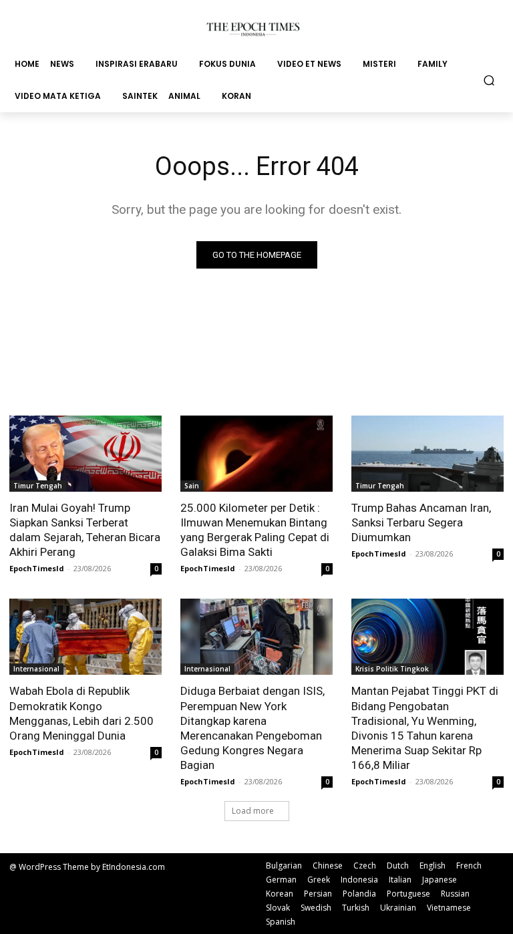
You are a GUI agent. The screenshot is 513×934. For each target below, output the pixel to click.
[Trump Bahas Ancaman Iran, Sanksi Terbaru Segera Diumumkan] (427, 454)
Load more (253, 810)
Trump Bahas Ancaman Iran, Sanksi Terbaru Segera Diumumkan (421, 522)
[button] (489, 79)
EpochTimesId (36, 568)
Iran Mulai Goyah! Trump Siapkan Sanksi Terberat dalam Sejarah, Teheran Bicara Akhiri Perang (84, 530)
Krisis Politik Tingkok (392, 668)
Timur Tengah (37, 485)
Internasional (36, 668)
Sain (191, 485)
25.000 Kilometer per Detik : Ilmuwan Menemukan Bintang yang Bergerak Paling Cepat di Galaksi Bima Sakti (254, 530)
